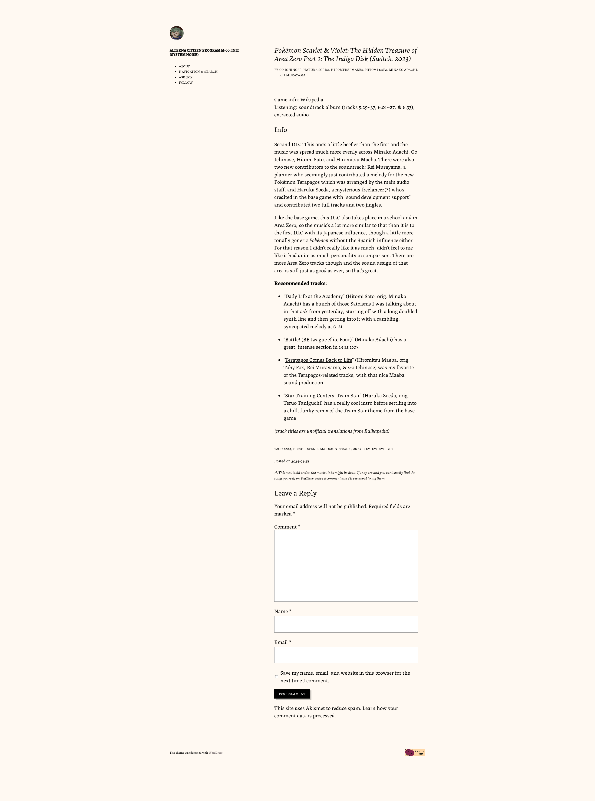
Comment (287, 526)
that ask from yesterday (316, 311)
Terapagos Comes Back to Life (318, 359)
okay (357, 448)
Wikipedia (311, 99)
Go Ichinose (290, 69)
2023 (287, 448)
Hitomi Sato (376, 69)
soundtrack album (319, 107)
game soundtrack (334, 448)
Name (282, 610)
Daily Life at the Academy (314, 296)
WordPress (215, 752)
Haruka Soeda (316, 69)
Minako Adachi (403, 69)
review (370, 448)
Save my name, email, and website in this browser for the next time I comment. (345, 676)
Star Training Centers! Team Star (322, 395)
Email (282, 641)
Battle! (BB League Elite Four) (318, 339)
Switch (386, 448)
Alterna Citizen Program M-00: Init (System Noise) (204, 52)
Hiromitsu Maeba (347, 69)
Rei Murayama (292, 74)
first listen (304, 448)
